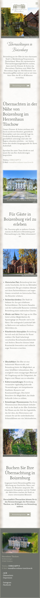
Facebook (7, 585)
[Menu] (38, 3)
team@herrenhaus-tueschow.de (21, 162)
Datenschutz (8, 575)
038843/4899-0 (15, 160)
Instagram (7, 582)
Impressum (7, 578)
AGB (5, 573)
